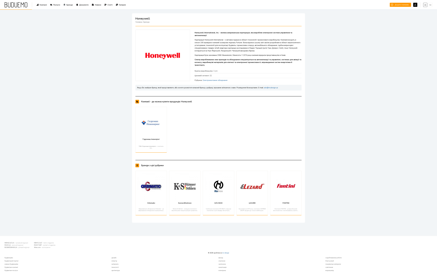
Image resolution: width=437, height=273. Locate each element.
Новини (98, 5)
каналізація (222, 267)
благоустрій (329, 261)
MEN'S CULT (44, 243)
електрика (222, 270)
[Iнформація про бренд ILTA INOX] (218, 173)
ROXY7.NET (44, 245)
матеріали (115, 264)
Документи (84, 5)
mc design (225, 253)
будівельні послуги (11, 270)
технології (115, 267)
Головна (138, 22)
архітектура (116, 270)
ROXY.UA (14, 245)
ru (430, 5)
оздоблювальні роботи (333, 258)
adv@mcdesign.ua (271, 88)
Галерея (122, 5)
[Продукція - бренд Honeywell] (162, 34)
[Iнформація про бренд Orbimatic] (151, 173)
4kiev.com (42, 247)
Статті (110, 5)
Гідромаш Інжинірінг (151, 139)
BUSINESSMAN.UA (17, 247)
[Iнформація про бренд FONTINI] (286, 173)
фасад (220, 258)
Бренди (69, 5)
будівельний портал (11, 261)
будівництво (9, 258)
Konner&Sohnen (185, 203)
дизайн (114, 258)
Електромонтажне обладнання (215, 80)
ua (425, 5)
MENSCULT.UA (16, 243)
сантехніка (222, 264)
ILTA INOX (218, 203)
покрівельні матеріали (333, 264)
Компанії (43, 5)
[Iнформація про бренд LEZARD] (252, 173)
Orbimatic (151, 203)
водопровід (329, 270)
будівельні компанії (11, 267)
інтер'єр (114, 261)
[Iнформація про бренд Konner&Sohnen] (185, 173)
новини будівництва (11, 264)
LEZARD (252, 203)
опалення (221, 261)
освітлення (329, 267)
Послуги (56, 5)
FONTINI (286, 203)
